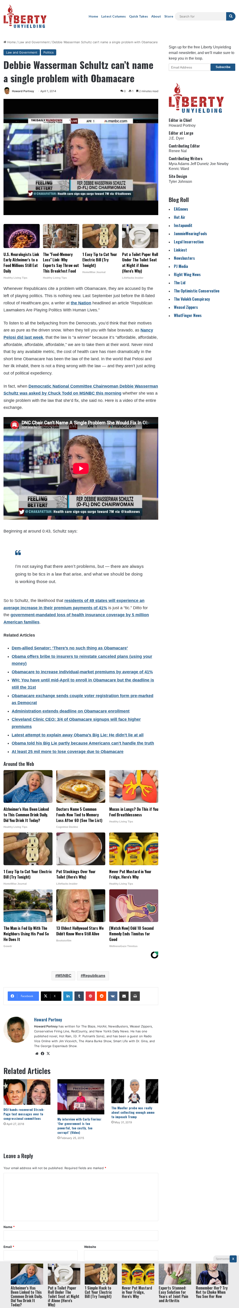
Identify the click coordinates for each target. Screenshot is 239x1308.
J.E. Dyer (176, 138)
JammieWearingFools (190, 233)
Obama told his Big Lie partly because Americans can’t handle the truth (83, 743)
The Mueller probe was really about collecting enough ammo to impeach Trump (133, 1112)
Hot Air (179, 217)
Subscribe (223, 67)
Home (93, 16)
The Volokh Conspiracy (192, 299)
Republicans (94, 976)
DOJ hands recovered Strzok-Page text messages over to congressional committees (24, 1114)
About (156, 16)
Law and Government (34, 42)
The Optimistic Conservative (196, 291)
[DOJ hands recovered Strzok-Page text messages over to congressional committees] (27, 1092)
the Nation (81, 303)
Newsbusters (184, 258)
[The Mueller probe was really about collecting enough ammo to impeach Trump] (134, 1091)
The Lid (179, 282)
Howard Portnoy (23, 91)
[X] (48, 1053)
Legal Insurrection (189, 242)
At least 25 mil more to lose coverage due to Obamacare (67, 751)
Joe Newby (219, 164)
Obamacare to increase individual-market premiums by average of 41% (82, 672)
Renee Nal (178, 151)
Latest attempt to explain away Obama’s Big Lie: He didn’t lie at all (78, 735)
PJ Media (181, 266)
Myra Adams (179, 164)
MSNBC (64, 976)
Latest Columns (113, 16)
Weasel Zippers (186, 307)
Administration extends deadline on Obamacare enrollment (71, 711)
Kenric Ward (179, 169)
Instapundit (183, 225)
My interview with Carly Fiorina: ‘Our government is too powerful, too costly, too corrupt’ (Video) (79, 1126)
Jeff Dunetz (199, 164)
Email (9, 1247)
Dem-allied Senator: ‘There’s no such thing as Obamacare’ (70, 648)
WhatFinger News (188, 315)
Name (9, 1227)
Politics (48, 52)
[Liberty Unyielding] (25, 16)
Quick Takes (138, 16)
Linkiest (180, 250)
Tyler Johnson (180, 182)
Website (90, 1247)
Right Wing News (187, 274)
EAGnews (181, 209)
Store (168, 16)
